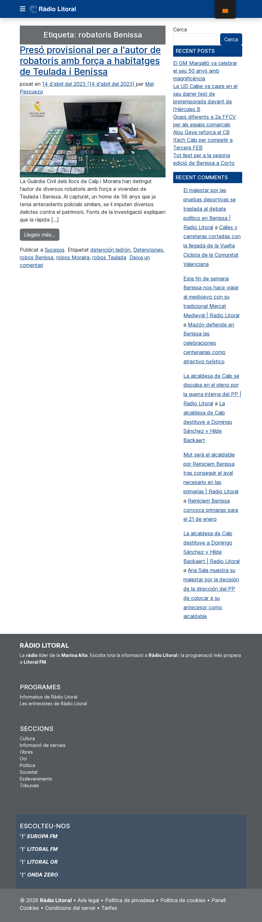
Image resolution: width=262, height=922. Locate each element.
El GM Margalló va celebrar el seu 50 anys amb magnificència (205, 71)
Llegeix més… (41, 234)
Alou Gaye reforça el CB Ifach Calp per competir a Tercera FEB (203, 140)
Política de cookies (182, 900)
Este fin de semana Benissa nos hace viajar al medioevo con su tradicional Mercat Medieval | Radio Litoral (211, 297)
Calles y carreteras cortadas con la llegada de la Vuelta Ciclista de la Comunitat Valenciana (212, 245)
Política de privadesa (129, 900)
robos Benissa (36, 257)
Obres (26, 752)
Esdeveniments (36, 778)
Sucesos (55, 250)
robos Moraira (72, 257)
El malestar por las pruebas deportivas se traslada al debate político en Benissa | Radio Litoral (209, 208)
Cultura (27, 738)
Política (27, 765)
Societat (29, 772)
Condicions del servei (70, 908)
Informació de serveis (43, 745)
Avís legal (88, 900)
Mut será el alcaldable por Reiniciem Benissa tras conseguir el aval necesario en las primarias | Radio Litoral (210, 473)
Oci (23, 758)
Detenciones (148, 250)
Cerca (180, 29)
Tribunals (29, 785)
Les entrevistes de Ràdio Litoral (53, 703)
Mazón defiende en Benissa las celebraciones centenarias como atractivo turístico (208, 343)
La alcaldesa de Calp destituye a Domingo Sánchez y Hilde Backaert (207, 421)
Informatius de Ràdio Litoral (48, 697)
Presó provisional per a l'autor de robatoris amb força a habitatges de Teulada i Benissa (90, 60)
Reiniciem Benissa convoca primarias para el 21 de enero (210, 509)
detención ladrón (110, 250)
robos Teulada (109, 257)
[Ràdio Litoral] (62, 9)
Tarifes (109, 908)
